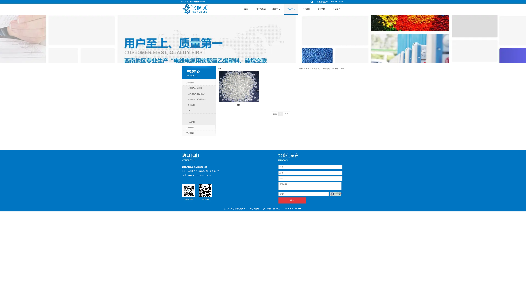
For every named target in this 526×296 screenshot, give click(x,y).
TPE (342, 69)
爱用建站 (277, 209)
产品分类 (326, 69)
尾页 (286, 114)
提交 (292, 200)
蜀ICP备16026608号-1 (293, 209)
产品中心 (317, 69)
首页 (309, 69)
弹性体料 (335, 69)
